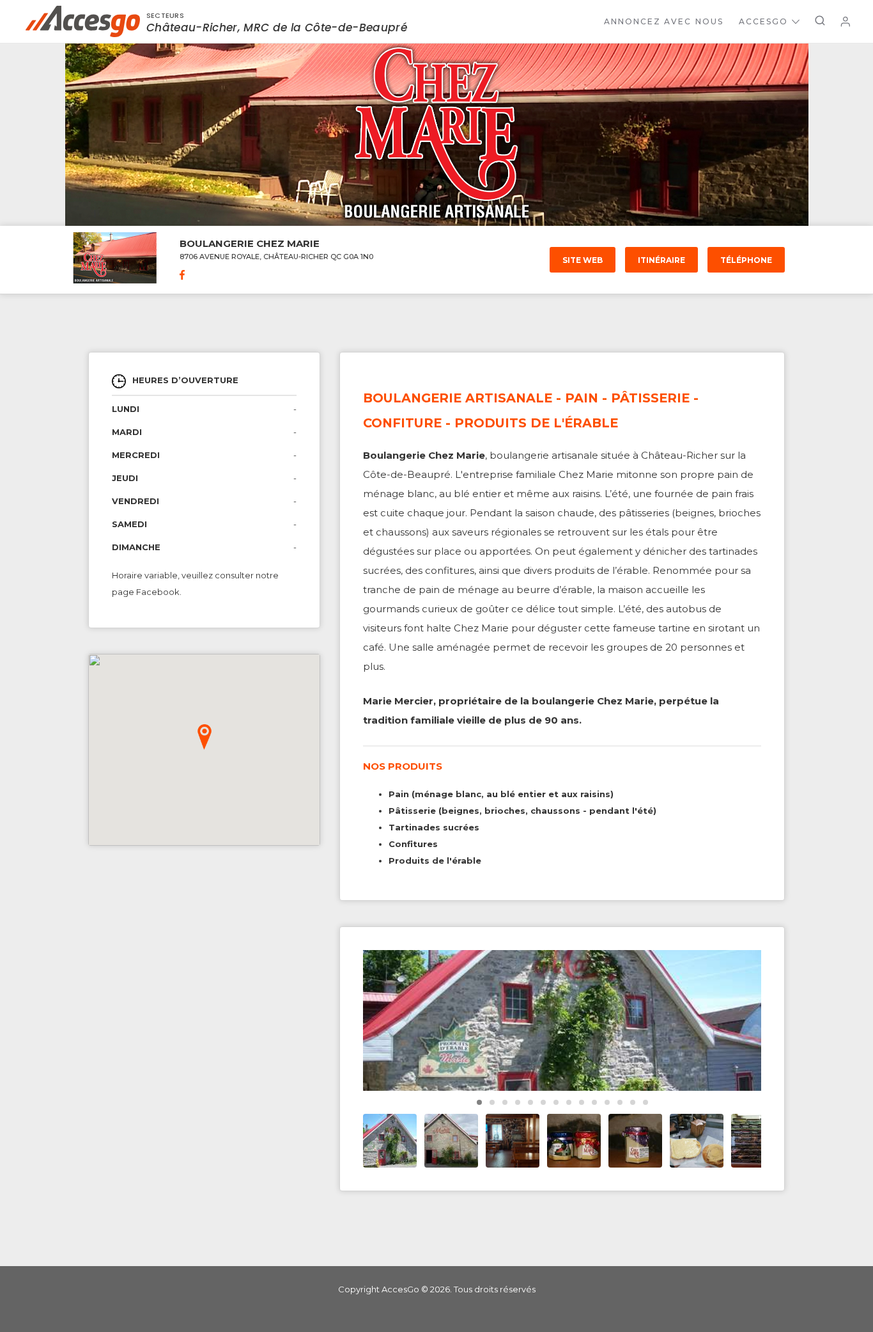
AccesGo (763, 21)
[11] (620, 1102)
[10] (607, 1102)
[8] (581, 1102)
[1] (492, 1102)
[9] (594, 1102)
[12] (632, 1102)
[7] (568, 1102)
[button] (204, 737)
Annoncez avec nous (663, 21)
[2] (504, 1102)
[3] (517, 1102)
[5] (543, 1102)
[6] (556, 1102)
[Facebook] (182, 276)
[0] (479, 1102)
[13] (645, 1102)
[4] (530, 1102)
